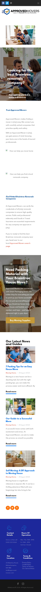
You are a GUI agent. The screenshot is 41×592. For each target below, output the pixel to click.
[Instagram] (11, 3)
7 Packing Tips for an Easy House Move (19, 368)
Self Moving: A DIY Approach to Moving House (20, 472)
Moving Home (11, 373)
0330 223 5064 (11, 542)
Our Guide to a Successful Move (19, 420)
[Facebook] (3, 3)
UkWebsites (11, 587)
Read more (11, 391)
